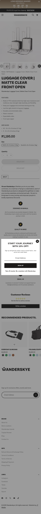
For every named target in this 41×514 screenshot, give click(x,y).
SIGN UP (20, 265)
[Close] (37, 241)
